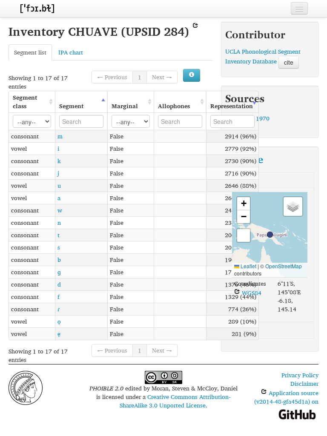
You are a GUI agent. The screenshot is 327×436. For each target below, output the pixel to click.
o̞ (59, 321)
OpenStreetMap (283, 266)
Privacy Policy (299, 375)
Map (238, 180)
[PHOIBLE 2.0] (37, 8)
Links (239, 331)
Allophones (174, 106)
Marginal (125, 106)
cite (288, 62)
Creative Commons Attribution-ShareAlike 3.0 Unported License (175, 401)
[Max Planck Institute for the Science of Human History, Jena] (26, 387)
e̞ (58, 333)
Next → (162, 77)
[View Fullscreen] (243, 235)
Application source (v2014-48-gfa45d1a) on (286, 397)
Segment (71, 106)
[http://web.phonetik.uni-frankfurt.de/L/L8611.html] (195, 31)
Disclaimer (304, 383)
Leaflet (247, 266)
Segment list (30, 52)
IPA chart (70, 52)
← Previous (112, 77)
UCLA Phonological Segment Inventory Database (263, 56)
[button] (270, 234)
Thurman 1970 (250, 118)
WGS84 (250, 293)
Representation (231, 106)
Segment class (25, 101)
